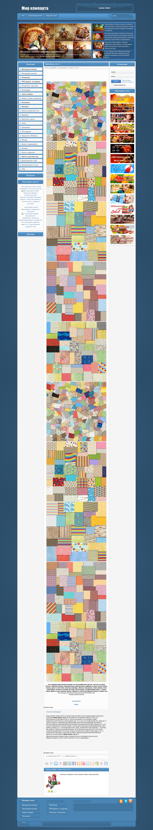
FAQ (23, 169)
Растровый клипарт (29, 73)
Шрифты (25, 115)
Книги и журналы (28, 152)
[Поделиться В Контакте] (69, 763)
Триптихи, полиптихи (57, 812)
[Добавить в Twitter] (56, 763)
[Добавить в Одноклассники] (79, 763)
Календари (26, 90)
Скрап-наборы (27, 812)
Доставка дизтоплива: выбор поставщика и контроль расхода (30, 195)
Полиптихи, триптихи (30, 86)
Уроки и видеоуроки (29, 144)
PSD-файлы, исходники (58, 809)
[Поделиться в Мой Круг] (88, 763)
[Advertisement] (87, 75)
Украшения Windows (30, 136)
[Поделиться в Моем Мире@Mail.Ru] (65, 763)
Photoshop (53, 805)
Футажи (24, 148)
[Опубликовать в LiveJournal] (51, 763)
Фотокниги (26, 816)
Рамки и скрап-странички (31, 98)
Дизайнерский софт (29, 161)
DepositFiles (76, 701)
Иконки (24, 140)
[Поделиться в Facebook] (74, 763)
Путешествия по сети (30, 165)
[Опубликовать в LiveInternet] (47, 763)
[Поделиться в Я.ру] (60, 763)
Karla (54, 769)
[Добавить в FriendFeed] (106, 763)
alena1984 (53, 68)
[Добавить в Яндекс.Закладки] (101, 763)
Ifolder (76, 704)
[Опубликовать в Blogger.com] (92, 763)
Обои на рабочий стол (30, 111)
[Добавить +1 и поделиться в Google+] (83, 763)
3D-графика (26, 131)
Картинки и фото (28, 119)
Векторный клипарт (29, 805)
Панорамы (26, 127)
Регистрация (126, 80)
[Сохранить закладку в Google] (97, 763)
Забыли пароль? (128, 82)
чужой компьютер (119, 85)
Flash (24, 123)
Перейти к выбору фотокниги (73, 56)
